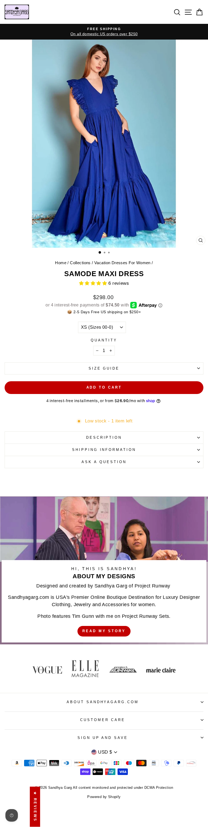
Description (104, 437)
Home (60, 262)
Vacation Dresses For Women (122, 262)
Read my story (104, 631)
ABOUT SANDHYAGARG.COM (103, 702)
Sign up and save (102, 738)
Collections (80, 262)
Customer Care (102, 720)
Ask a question (104, 462)
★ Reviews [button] (35, 807)
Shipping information (104, 450)
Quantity (104, 340)
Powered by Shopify (104, 797)
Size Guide (104, 368)
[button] (94, 283)
